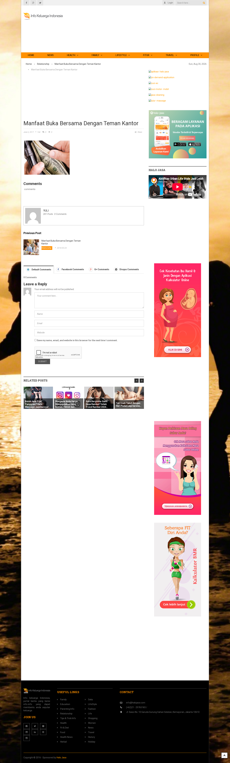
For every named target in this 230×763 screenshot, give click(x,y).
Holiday (91, 741)
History (91, 737)
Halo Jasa (61, 757)
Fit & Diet (64, 727)
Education (65, 704)
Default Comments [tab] (41, 269)
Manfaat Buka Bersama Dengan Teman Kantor (78, 64)
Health (71, 55)
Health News (66, 737)
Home (31, 55)
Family (95, 55)
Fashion (92, 709)
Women (92, 723)
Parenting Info (67, 709)
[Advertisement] (148, 30)
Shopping (92, 718)
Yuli (38, 132)
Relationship (43, 64)
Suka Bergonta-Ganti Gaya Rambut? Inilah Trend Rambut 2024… (74, 404)
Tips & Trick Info (68, 718)
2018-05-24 (62, 248)
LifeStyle (121, 55)
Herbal (63, 741)
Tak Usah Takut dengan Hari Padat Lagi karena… (105, 404)
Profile (194, 55)
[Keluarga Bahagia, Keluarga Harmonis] (43, 16)
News (50, 55)
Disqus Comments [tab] (129, 269)
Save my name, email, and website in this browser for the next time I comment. (77, 340)
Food (62, 732)
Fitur (146, 55)
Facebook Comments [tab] (72, 269)
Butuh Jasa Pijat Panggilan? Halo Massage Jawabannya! (135, 404)
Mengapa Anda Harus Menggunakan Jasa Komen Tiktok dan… (43, 404)
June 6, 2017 (28, 132)
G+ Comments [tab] (101, 269)
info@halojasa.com (135, 702)
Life (90, 713)
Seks (90, 699)
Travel (170, 55)
